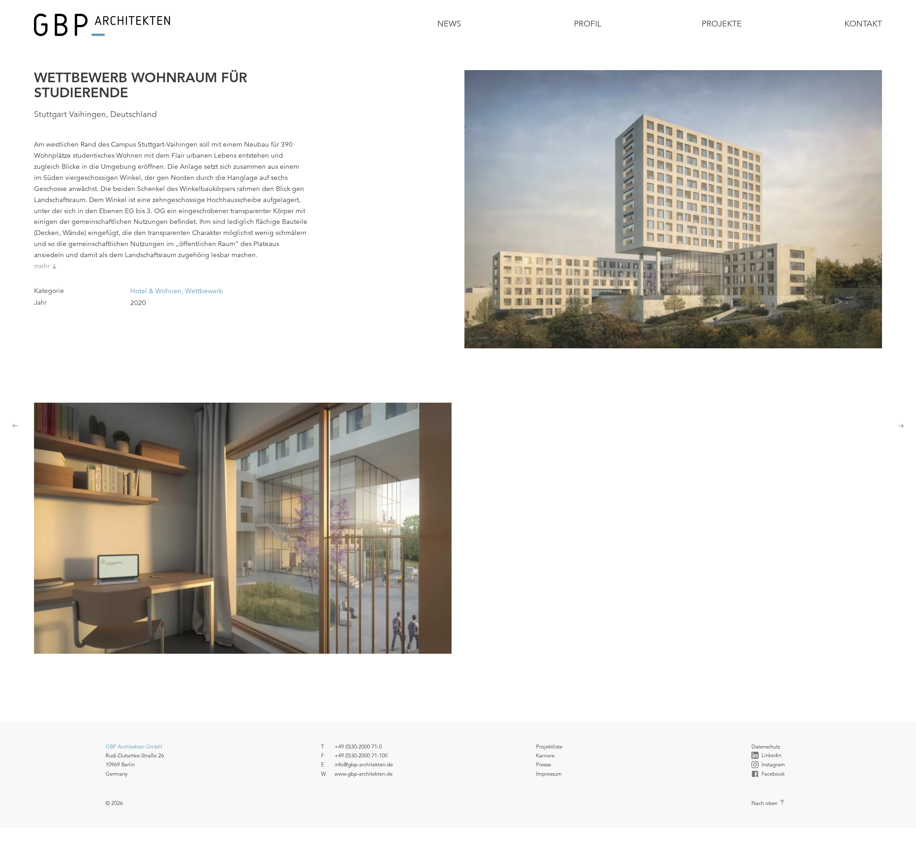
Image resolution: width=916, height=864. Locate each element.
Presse (543, 764)
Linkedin (771, 755)
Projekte (722, 24)
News (449, 24)
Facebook (773, 773)
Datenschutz (765, 746)
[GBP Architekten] (171, 25)
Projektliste (549, 746)
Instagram (773, 764)
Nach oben (764, 803)
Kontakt (863, 24)
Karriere (545, 755)
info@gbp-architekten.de (364, 764)
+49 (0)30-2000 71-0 (358, 746)
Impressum (549, 773)
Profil (587, 24)
